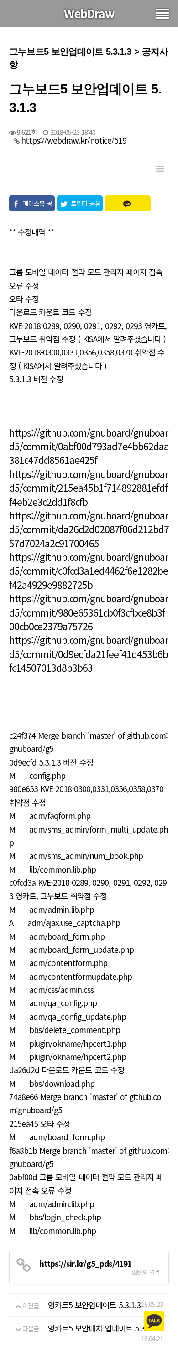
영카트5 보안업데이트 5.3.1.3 (94, 1305)
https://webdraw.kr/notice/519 (73, 140)
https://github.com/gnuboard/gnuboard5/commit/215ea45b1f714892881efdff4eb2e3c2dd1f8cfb (88, 488)
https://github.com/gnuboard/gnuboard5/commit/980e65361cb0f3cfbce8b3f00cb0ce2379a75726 (88, 612)
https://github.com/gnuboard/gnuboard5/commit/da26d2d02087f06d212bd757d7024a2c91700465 (89, 529)
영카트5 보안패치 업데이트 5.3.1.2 (102, 1328)
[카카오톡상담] (154, 1320)
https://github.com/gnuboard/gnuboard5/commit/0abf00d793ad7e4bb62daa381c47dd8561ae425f (89, 446)
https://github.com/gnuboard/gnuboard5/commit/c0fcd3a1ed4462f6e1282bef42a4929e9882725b (88, 570)
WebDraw (89, 13)
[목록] (160, 169)
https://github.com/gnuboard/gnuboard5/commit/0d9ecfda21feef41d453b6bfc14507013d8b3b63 (88, 653)
